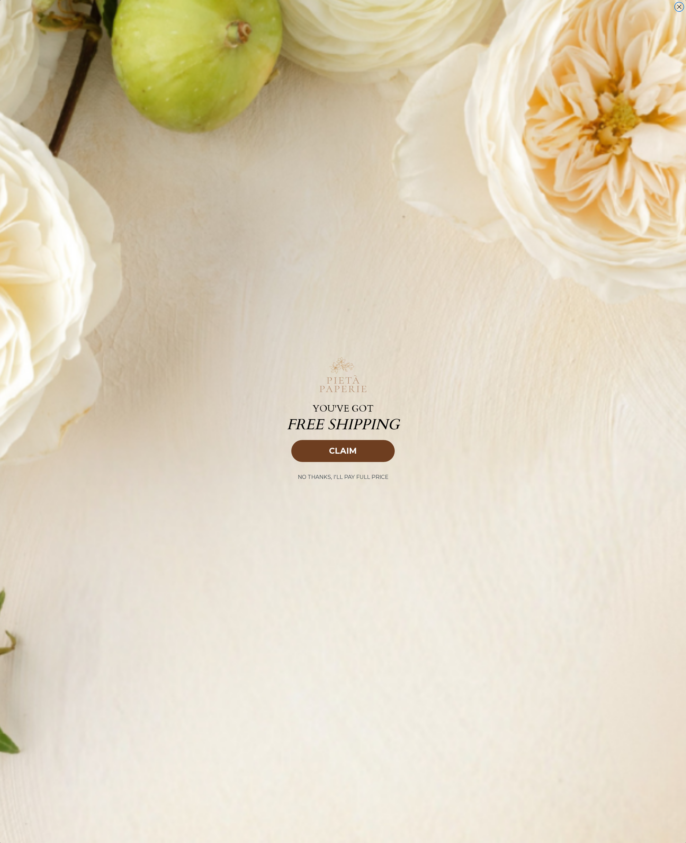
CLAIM (343, 451)
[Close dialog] (679, 7)
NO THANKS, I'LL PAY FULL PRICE (343, 477)
